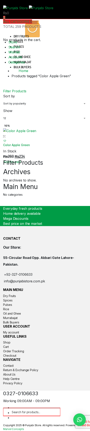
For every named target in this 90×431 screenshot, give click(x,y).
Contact (8, 365)
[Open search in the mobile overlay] (31, 412)
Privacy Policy (12, 383)
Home (23, 71)
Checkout (9, 355)
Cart (6, 347)
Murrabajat (10, 318)
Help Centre (11, 379)
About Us (9, 374)
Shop (6, 342)
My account (11, 332)
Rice (6, 309)
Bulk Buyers (22, 67)
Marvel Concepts (13, 429)
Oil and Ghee (22, 57)
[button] (4, 141)
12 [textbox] (4, 118)
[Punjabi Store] (28, 7)
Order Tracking (13, 351)
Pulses (7, 304)
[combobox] (45, 103)
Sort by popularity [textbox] (14, 103)
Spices (18, 42)
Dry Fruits (21, 36)
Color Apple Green (16, 145)
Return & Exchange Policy (20, 370)
